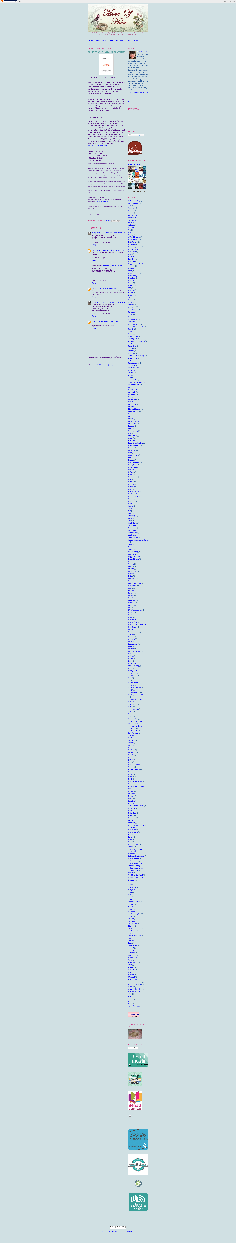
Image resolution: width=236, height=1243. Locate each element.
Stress (130, 909)
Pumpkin (131, 801)
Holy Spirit (132, 578)
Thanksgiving (133, 923)
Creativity (131, 370)
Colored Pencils (133, 336)
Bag (129, 230)
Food (130, 489)
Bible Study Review (134, 247)
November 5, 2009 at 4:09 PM (115, 233)
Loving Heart (132, 671)
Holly (130, 576)
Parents (131, 755)
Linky (130, 661)
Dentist (130, 402)
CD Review (132, 307)
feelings (131, 472)
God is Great (132, 523)
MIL (129, 680)
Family (130, 460)
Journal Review (133, 632)
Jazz (129, 615)
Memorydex (132, 675)
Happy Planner (133, 559)
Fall (129, 457)
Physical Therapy (134, 764)
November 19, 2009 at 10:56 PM (109, 321)
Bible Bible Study (134, 237)
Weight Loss (132, 979)
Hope (130, 588)
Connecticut (132, 346)
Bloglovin (131, 268)
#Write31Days (133, 203)
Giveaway (131, 516)
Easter (130, 438)
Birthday (131, 256)
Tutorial (131, 950)
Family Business (133, 462)
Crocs (130, 375)
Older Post (121, 361)
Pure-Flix (131, 803)
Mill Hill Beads (133, 683)
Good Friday (132, 533)
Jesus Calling (132, 622)
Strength (131, 906)
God (129, 521)
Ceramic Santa (133, 309)
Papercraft (132, 752)
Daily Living (132, 389)
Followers (131, 487)
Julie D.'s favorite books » (140, 191)
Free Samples (133, 496)
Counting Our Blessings (136, 356)
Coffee (130, 334)
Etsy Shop (131, 440)
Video (130, 960)
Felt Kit (130, 474)
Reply (94, 245)
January (131, 612)
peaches (131, 760)
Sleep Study (132, 890)
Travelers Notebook (135, 936)
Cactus (130, 297)
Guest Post (132, 549)
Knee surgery (133, 644)
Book (130, 271)
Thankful (131, 921)
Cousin (130, 360)
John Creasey (132, 627)
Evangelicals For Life (135, 443)
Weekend (131, 977)
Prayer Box (132, 794)
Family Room (132, 465)
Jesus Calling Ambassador (137, 624)
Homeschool (132, 586)
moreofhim (143, 51)
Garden (130, 508)
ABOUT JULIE (101, 40)
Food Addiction (133, 491)
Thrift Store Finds (134, 928)
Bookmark (131, 280)
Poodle (130, 777)
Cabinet (130, 295)
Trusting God (132, 945)
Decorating (132, 399)
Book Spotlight (133, 276)
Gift (129, 511)
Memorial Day (133, 673)
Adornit (130, 210)
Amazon (131, 213)
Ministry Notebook (134, 687)
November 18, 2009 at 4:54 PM (115, 302)
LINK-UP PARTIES (132, 40)
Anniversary (132, 215)
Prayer (130, 791)
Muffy (130, 714)
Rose (129, 842)
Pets (129, 762)
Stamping (131, 904)
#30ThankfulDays (134, 201)
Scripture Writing (134, 866)
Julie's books (135, 164)
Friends (131, 499)
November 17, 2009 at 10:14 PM (105, 288)
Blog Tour (131, 261)
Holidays (131, 574)
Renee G (95, 321)
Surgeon (131, 916)
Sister (130, 882)
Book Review (132, 273)
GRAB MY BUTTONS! (116, 40)
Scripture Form (133, 858)
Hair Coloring (133, 552)
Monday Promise (134, 692)
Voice (130, 965)
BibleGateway (133, 249)
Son (129, 894)
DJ (129, 416)
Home (107, 361)
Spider (130, 899)
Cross (130, 377)
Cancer (130, 305)
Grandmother (133, 538)
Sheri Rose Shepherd (135, 875)
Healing (131, 564)
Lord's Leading (133, 666)
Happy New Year (134, 557)
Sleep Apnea (132, 887)
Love (130, 668)
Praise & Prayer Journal (136, 786)
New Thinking (133, 733)
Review (130, 837)
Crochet (131, 373)
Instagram (132, 600)
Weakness (131, 970)
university (131, 953)
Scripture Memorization (136, 863)
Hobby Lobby (132, 571)
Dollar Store (132, 423)
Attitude (131, 225)
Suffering (131, 911)
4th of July (131, 208)
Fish (129, 479)
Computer (131, 343)
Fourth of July (132, 494)
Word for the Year (134, 991)
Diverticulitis (132, 414)
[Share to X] (116, 221)
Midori (130, 678)
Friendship (132, 501)
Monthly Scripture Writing (137, 695)
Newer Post (92, 361)
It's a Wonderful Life (135, 610)
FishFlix (131, 482)
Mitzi (130, 690)
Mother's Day (133, 702)
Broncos (131, 290)
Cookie (130, 348)
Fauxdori (131, 470)
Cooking (131, 353)
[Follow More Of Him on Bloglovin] (136, 136)
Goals (130, 518)
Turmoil (131, 948)
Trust (130, 943)
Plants (130, 774)
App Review (132, 220)
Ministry (131, 685)
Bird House (132, 252)
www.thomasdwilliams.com (97, 145)
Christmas (131, 322)
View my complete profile (138, 93)
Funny (130, 504)
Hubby (130, 593)
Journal (130, 629)
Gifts (130, 513)
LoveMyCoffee (97, 250)
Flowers (131, 484)
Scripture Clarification (136, 856)
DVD (129, 433)
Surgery (131, 919)
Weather (131, 972)
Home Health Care (134, 583)
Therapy (131, 926)
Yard (129, 1004)
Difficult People (133, 411)
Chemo (130, 314)
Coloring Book (133, 339)
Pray (129, 789)
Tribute (130, 938)
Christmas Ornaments (136, 326)
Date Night (132, 392)
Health (130, 566)
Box (129, 288)
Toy (129, 933)
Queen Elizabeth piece (136, 806)
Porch (130, 779)
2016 (129, 206)
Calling (130, 300)
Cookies (131, 351)
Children (131, 317)
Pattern (130, 757)
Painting (131, 750)
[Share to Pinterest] (119, 221)
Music (130, 716)
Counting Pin (132, 358)
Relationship (132, 830)
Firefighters (132, 477)
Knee (130, 641)
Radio (130, 811)
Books (130, 283)
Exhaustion (132, 450)
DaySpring (132, 394)
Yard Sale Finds (133, 1006)
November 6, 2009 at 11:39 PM (113, 250)
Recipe (130, 820)
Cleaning (131, 331)
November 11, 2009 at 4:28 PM (111, 266)
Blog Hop (131, 259)
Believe (130, 232)
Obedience (132, 738)
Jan (93, 288)
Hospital (131, 590)
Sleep (130, 885)
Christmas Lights (134, 324)
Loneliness (132, 663)
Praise (130, 784)
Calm (130, 302)
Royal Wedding (133, 844)
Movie (130, 707)
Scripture (131, 854)
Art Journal (132, 223)
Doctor (130, 419)
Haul (129, 561)
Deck (130, 397)
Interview (131, 605)
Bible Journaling (133, 240)
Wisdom (131, 987)
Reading (131, 815)
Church (130, 329)
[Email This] (112, 221)
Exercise (131, 448)
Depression (132, 404)
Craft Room (132, 365)
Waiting (131, 967)
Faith (130, 453)
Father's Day (132, 467)
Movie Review (133, 709)
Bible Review (132, 242)
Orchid (130, 743)
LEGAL (91, 44)
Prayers (131, 796)
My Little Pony (133, 724)
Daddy (130, 387)
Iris (129, 607)
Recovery (131, 823)
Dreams (131, 428)
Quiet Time (132, 808)
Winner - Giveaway (135, 982)
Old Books (131, 740)
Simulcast (131, 880)
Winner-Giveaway (134, 984)
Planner (131, 767)
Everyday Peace (133, 445)
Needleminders (133, 730)
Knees (130, 646)
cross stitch (132, 380)
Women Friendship (135, 989)
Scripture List (133, 861)
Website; (131, 974)
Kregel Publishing (134, 651)
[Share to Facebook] (118, 221)
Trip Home (132, 940)
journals (131, 634)
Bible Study (132, 244)
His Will (131, 569)
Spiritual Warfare (134, 902)
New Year (131, 735)
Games (130, 506)
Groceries (131, 547)
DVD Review (132, 436)
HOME (91, 40)
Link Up (131, 656)
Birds (130, 254)
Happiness (132, 554)
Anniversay (132, 218)
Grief (130, 544)
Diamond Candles (134, 409)
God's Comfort (133, 525)
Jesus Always (132, 620)
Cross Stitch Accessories (136, 382)
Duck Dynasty (133, 431)
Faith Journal (132, 455)
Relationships (133, 832)
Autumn (131, 227)
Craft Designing (133, 363)
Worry (130, 996)
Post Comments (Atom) (105, 365)
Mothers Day (132, 704)
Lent (129, 654)
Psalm (130, 798)
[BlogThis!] (114, 221)
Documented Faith (134, 421)
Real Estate (132, 818)
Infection (131, 598)
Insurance (131, 603)
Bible (130, 235)
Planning (131, 772)
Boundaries (132, 285)
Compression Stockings (136, 341)
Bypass (130, 292)
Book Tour (131, 278)
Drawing (131, 426)
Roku (130, 839)
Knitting (131, 649)
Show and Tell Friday (135, 877)
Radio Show (132, 813)
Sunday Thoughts (134, 914)
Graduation (132, 535)
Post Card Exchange (135, 781)
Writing (130, 1001)
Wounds (131, 999)
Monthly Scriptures (135, 699)
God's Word (132, 530)
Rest (129, 834)
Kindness (131, 639)
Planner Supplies (134, 769)
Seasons (131, 873)
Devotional (132, 406)
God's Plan (132, 528)
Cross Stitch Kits (134, 385)
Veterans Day (132, 957)
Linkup (130, 658)
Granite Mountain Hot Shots (138, 540)
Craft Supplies (133, 368)
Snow (130, 892)
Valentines (132, 955)
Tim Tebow (132, 931)
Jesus (130, 617)
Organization (132, 745)
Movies (130, 711)
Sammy (130, 847)
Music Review (133, 719)
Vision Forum (132, 962)
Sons (129, 897)
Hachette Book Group (101, 201)
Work (130, 994)
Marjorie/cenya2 (98, 233)
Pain (129, 747)
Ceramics (131, 312)
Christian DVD (133, 319)
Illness (130, 595)
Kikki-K (130, 637)
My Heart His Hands (135, 721)
